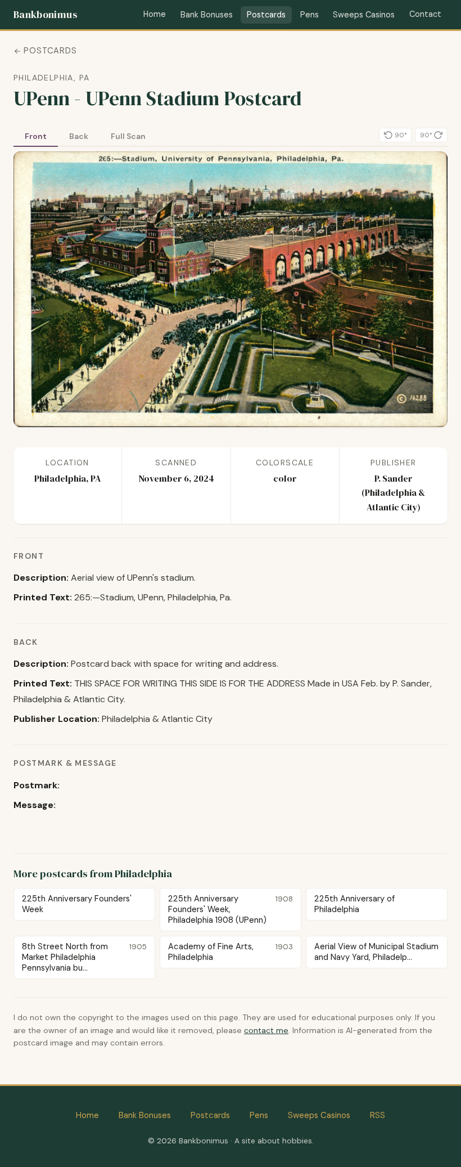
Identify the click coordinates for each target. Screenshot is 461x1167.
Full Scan (128, 136)
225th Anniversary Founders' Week (77, 904)
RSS (377, 1115)
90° (400, 135)
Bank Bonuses (206, 15)
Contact (425, 14)
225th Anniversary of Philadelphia (354, 904)
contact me (266, 1030)
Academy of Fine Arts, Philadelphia (230, 952)
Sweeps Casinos (364, 15)
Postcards (266, 15)
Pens (309, 15)
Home (154, 14)
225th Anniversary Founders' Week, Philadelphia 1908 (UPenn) (230, 909)
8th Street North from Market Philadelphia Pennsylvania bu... (84, 957)
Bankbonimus (45, 14)
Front (36, 136)
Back (78, 136)
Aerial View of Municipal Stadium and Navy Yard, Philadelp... (376, 952)
